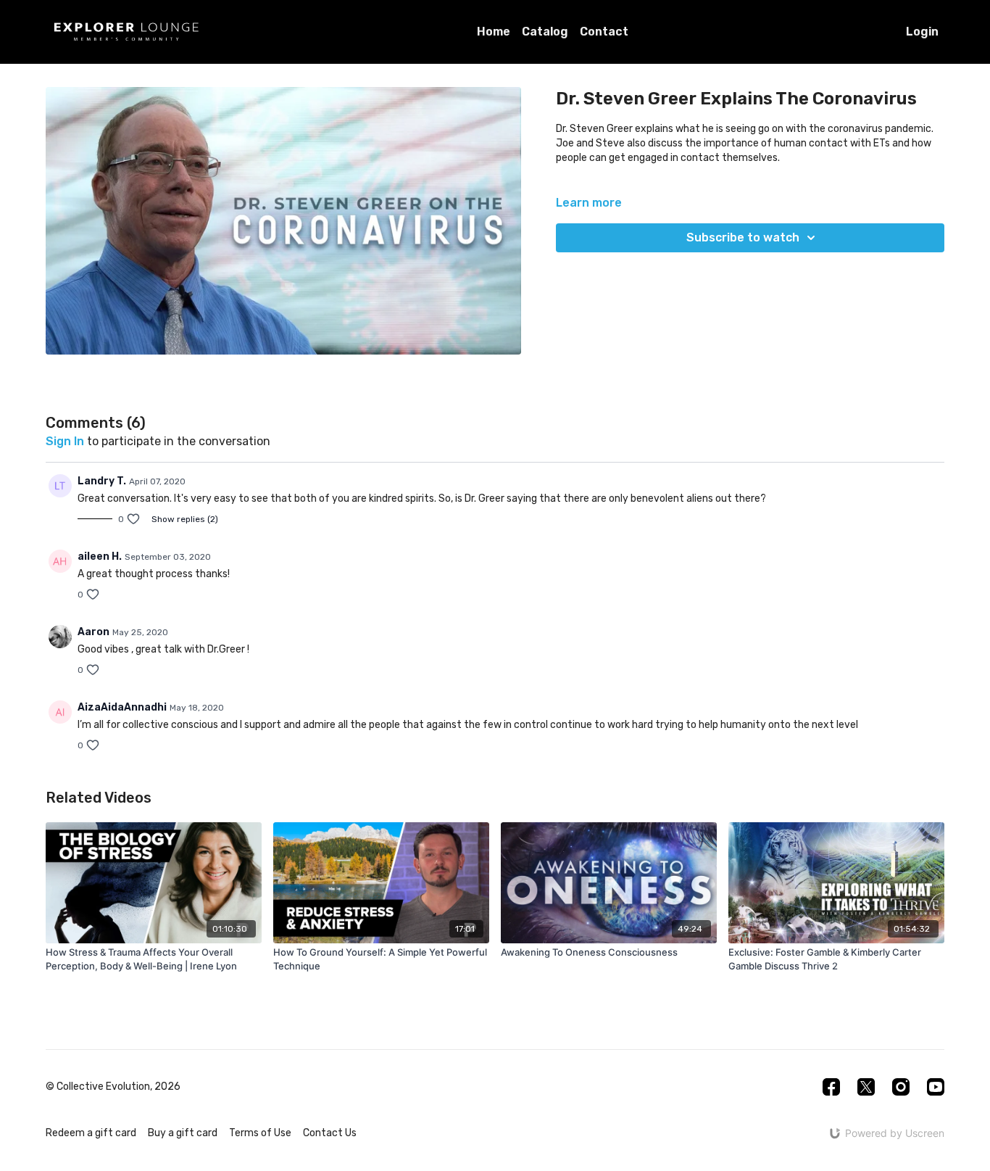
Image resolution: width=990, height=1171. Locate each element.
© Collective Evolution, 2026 (113, 1087)
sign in (65, 441)
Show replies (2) (184, 519)
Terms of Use (260, 1133)
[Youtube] (935, 1087)
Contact (604, 31)
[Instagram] (901, 1087)
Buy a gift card (182, 1133)
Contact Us (330, 1133)
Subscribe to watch (742, 237)
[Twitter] (866, 1087)
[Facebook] (831, 1087)
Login (922, 31)
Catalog (545, 31)
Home (493, 31)
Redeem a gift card (91, 1133)
